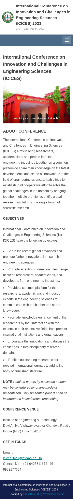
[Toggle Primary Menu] (66, 40)
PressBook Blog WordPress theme (43, 494)
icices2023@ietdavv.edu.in (22, 458)
